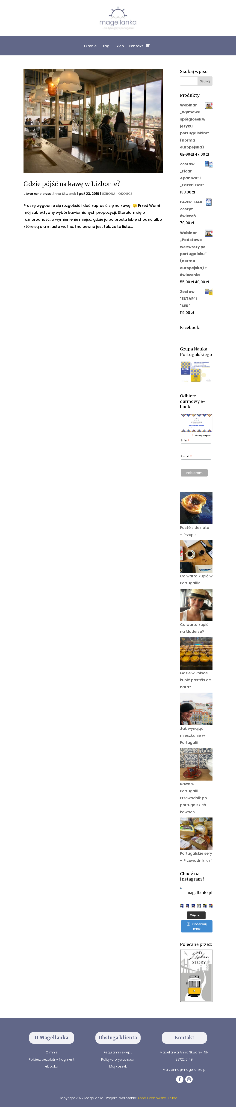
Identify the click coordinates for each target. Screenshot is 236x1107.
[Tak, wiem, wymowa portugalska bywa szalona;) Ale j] (181, 906)
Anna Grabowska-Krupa (157, 1098)
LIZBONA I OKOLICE (117, 193)
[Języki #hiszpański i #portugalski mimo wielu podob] (199, 906)
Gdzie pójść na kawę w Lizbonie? (72, 184)
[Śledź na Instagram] (189, 1079)
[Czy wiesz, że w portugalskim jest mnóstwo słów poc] (210, 906)
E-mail (186, 457)
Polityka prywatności (118, 1059)
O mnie (90, 46)
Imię (185, 441)
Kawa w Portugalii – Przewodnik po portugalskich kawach (193, 798)
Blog (105, 46)
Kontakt (136, 46)
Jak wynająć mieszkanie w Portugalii (192, 735)
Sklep (119, 46)
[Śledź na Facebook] (179, 1079)
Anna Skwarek (64, 193)
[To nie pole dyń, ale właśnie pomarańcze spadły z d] (204, 906)
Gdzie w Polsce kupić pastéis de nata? (195, 680)
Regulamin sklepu (118, 1052)
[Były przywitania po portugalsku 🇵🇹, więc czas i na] (187, 906)
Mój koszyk (118, 1066)
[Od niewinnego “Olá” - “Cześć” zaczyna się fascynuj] (193, 906)
